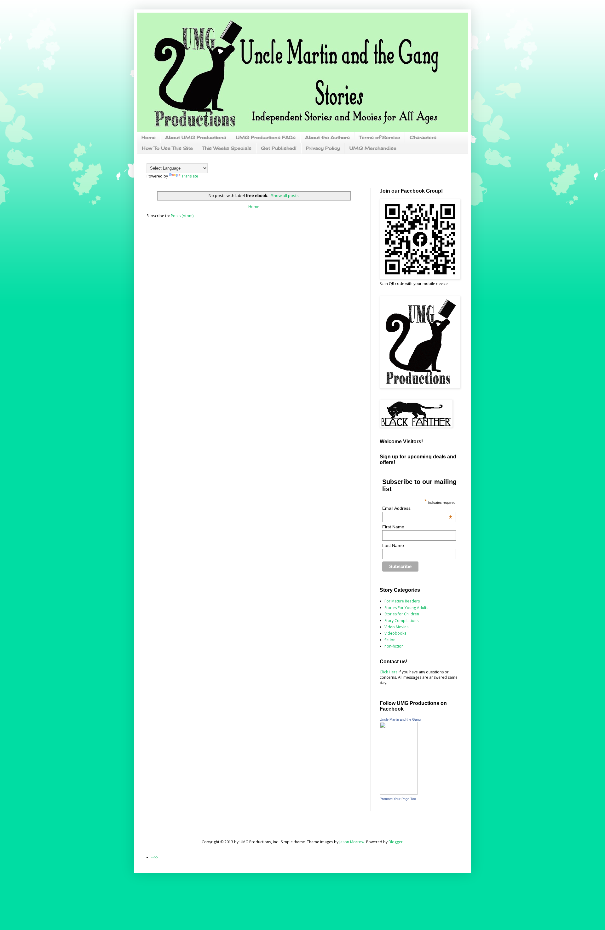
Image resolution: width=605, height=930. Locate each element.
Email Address (417, 508)
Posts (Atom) (182, 215)
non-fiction (394, 646)
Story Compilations (401, 620)
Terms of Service (379, 137)
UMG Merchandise (372, 148)
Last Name (393, 545)
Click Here (389, 672)
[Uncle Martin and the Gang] (399, 793)
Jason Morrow (351, 842)
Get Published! (279, 148)
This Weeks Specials (226, 148)
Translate (190, 176)
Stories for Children (401, 614)
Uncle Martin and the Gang (400, 719)
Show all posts (284, 195)
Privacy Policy (323, 148)
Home (148, 137)
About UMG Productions (195, 137)
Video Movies (396, 627)
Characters (423, 137)
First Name (393, 526)
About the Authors (327, 137)
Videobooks (395, 633)
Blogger (396, 842)
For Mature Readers (402, 601)
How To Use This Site (167, 148)
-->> (154, 857)
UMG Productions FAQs (266, 137)
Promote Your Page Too (398, 799)
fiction (389, 639)
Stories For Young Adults (406, 607)
